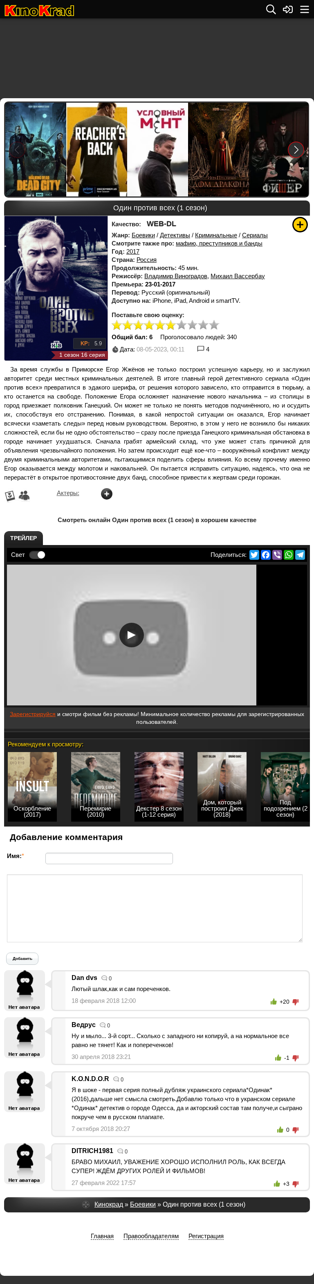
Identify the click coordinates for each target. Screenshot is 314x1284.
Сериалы (255, 235)
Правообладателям (151, 1235)
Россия (147, 259)
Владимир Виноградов (175, 276)
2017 (132, 251)
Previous (17, 149)
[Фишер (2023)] (279, 149)
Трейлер (23, 538)
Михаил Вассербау (238, 276)
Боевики (143, 235)
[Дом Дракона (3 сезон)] (218, 149)
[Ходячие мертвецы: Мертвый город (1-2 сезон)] (35, 149)
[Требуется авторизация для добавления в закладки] (300, 224)
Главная (102, 1235)
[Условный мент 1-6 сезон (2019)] (157, 149)
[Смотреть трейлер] (131, 635)
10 (214, 325)
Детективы (175, 235)
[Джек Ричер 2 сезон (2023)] (96, 149)
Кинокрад (108, 1204)
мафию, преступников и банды (219, 243)
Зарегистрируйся (33, 714)
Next (296, 149)
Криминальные (216, 235)
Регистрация (206, 1235)
